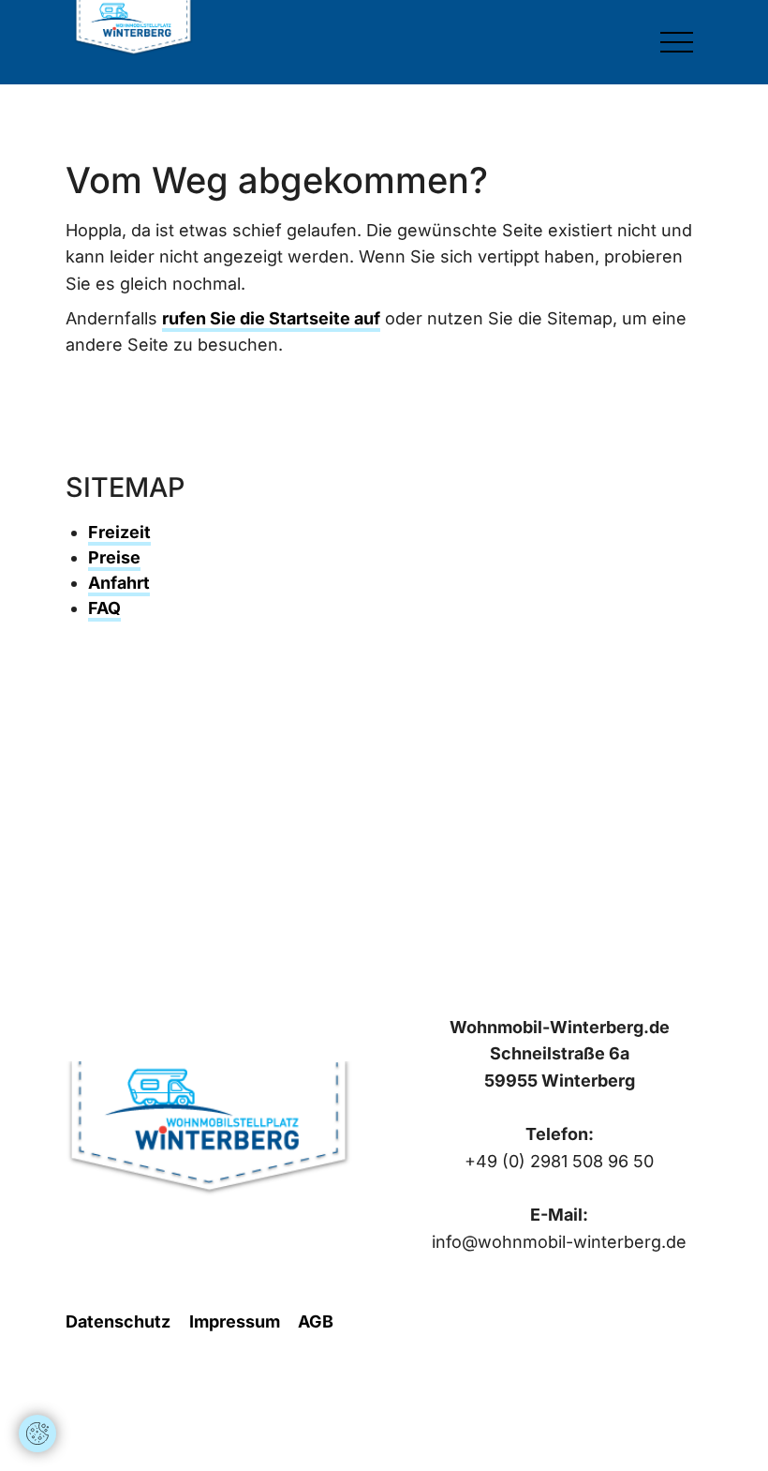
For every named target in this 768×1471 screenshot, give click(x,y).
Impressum (234, 1321)
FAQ (104, 608)
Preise (114, 557)
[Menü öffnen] (676, 42)
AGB (315, 1321)
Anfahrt (119, 583)
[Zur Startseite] (133, 28)
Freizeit (119, 532)
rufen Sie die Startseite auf (271, 318)
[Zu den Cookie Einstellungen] (37, 1433)
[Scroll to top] (37, 1377)
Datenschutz (118, 1321)
